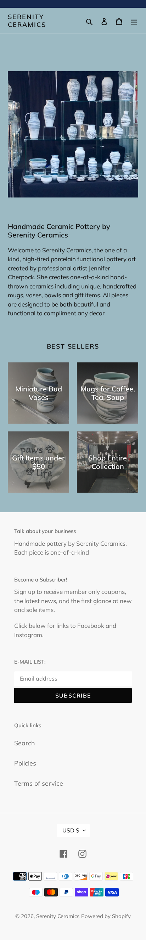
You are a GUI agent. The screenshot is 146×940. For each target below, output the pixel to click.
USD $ (70, 830)
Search (24, 743)
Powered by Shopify (106, 916)
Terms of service (38, 783)
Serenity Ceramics (27, 20)
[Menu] (134, 20)
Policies (25, 763)
